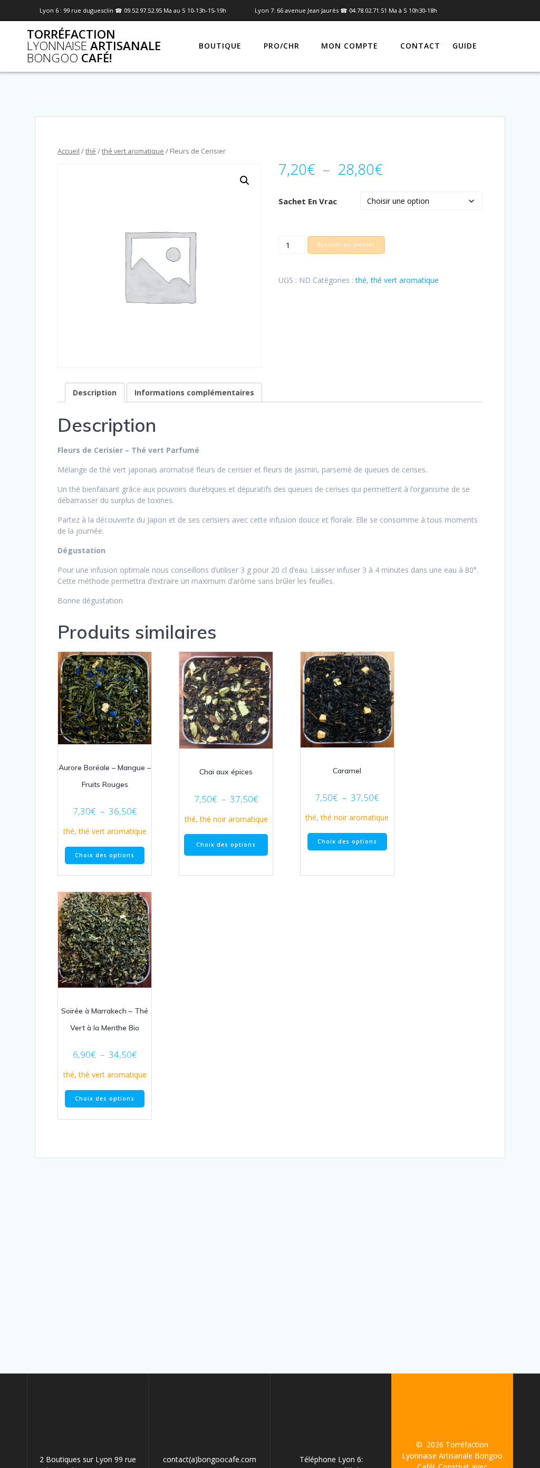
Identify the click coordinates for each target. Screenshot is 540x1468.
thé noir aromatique (234, 819)
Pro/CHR (282, 46)
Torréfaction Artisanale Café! (94, 46)
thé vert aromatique (133, 151)
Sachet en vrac (307, 201)
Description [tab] (95, 392)
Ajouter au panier (346, 244)
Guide (464, 46)
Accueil (68, 151)
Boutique (220, 46)
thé (90, 151)
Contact (420, 46)
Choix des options (104, 855)
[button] (244, 180)
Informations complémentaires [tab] (194, 392)
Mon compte (349, 46)
